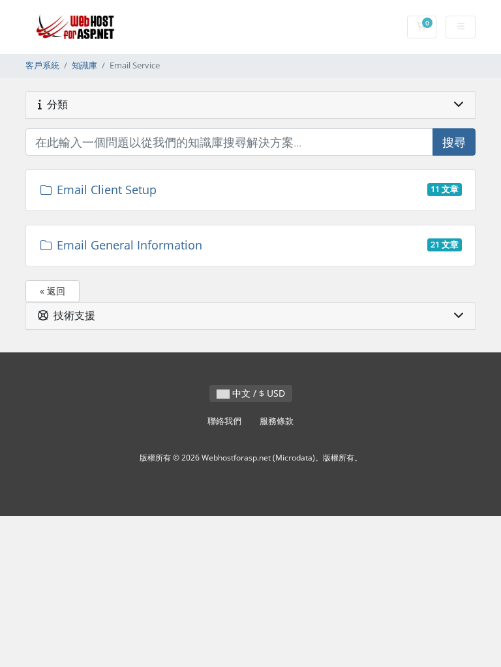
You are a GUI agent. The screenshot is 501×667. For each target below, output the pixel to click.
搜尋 (454, 142)
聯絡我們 (224, 421)
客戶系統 (42, 65)
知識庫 (84, 65)
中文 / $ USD (257, 393)
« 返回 (52, 291)
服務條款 (277, 421)
